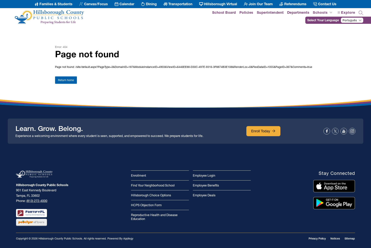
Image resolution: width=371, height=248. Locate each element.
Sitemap (350, 238)
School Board (224, 12)
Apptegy (128, 238)
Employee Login (204, 175)
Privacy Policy (317, 238)
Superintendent (270, 12)
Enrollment (138, 175)
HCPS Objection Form (146, 205)
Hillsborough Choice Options (151, 195)
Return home (66, 80)
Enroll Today (260, 131)
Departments (298, 12)
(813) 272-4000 (36, 201)
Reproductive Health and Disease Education (154, 217)
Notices (335, 238)
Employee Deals (204, 195)
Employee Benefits (206, 185)
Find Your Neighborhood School (153, 185)
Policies (246, 12)
